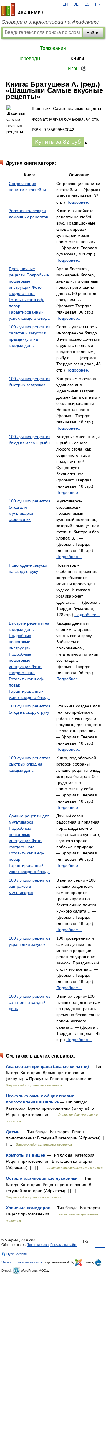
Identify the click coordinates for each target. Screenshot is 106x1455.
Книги (77, 58)
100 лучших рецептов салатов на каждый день (29, 1002)
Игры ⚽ (77, 68)
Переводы (28, 58)
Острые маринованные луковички (42, 1178)
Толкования (53, 48)
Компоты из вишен (25, 1155)
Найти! (93, 32)
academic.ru (22, 9)
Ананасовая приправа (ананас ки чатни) (47, 1066)
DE (76, 4)
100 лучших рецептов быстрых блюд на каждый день (29, 764)
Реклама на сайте (63, 1244)
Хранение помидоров (28, 1207)
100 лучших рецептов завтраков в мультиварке (29, 886)
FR (97, 4)
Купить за (58, 141)
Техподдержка (38, 1244)
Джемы (13, 1131)
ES (87, 4)
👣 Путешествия (14, 1254)
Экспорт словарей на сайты (22, 1262)
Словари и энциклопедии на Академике (50, 22)
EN (65, 4)
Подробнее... (79, 202)
